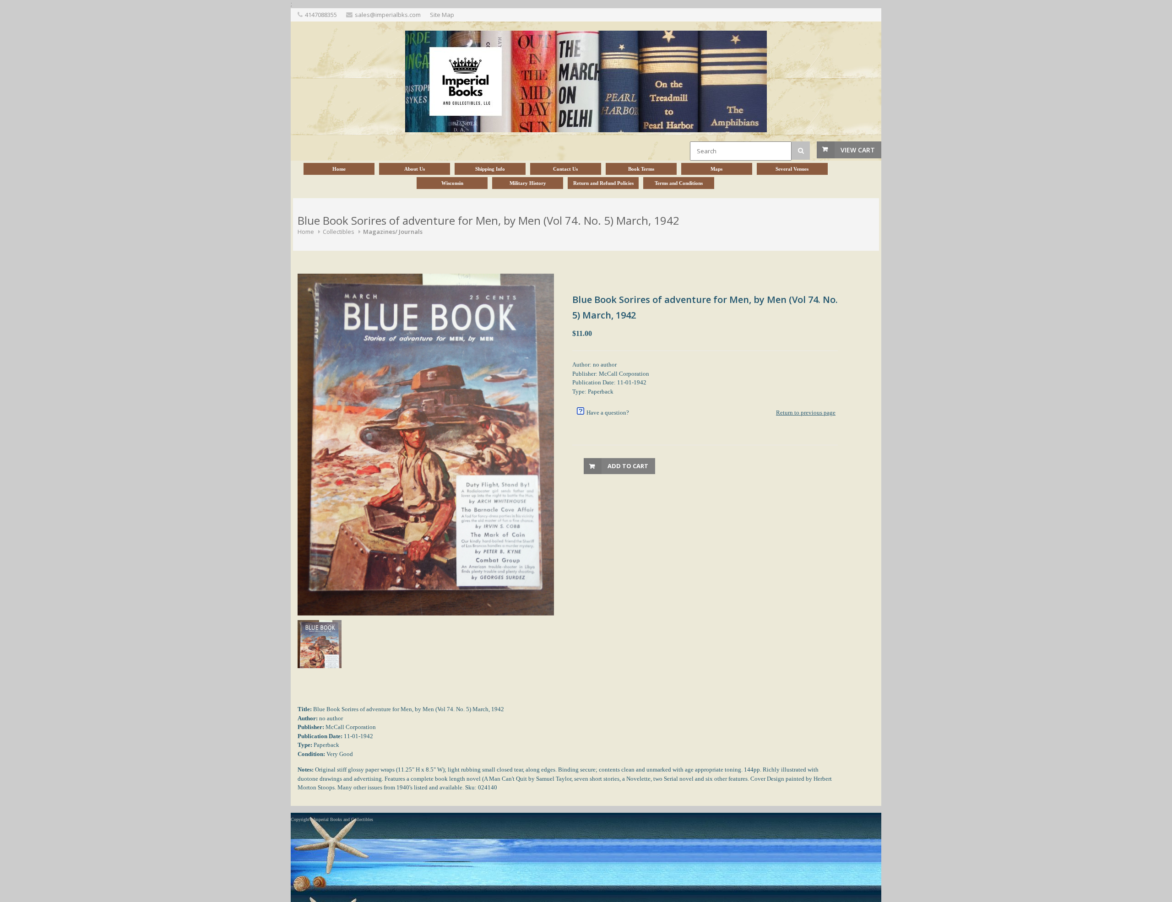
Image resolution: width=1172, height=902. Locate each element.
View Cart (858, 150)
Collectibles (338, 231)
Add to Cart (628, 466)
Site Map (442, 15)
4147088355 (321, 15)
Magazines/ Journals (393, 231)
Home (306, 231)
